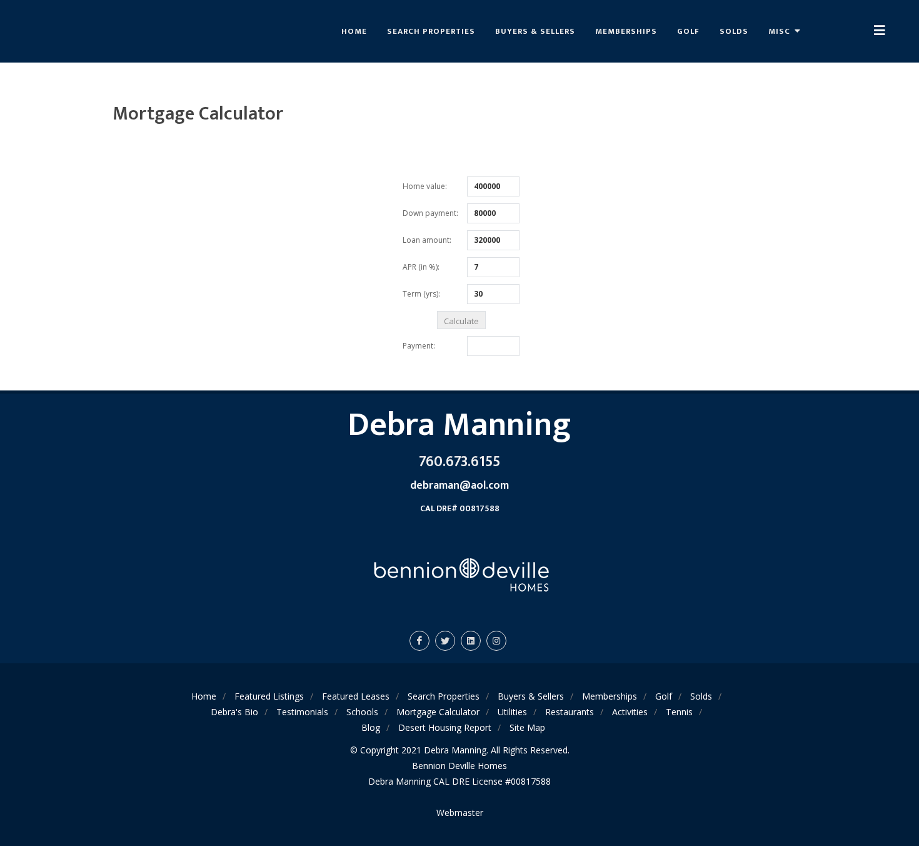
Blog (370, 727)
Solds (734, 31)
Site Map (527, 727)
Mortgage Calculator (438, 712)
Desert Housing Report (444, 727)
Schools (362, 712)
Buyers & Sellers (535, 31)
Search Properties (431, 31)
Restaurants (569, 712)
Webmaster (459, 812)
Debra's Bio (234, 712)
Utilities (512, 712)
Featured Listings (269, 696)
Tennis (679, 712)
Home (354, 31)
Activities (630, 712)
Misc (780, 31)
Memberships (626, 31)
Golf (688, 31)
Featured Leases (355, 696)
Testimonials (302, 712)
